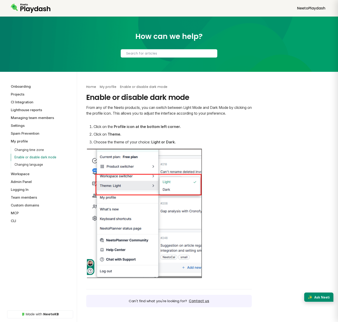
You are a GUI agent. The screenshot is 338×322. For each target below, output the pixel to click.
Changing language (28, 164)
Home (91, 86)
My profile (108, 86)
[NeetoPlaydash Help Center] (30, 8)
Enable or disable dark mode (35, 157)
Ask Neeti (319, 297)
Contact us (199, 301)
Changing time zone (29, 150)
